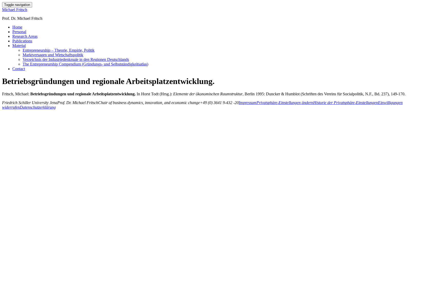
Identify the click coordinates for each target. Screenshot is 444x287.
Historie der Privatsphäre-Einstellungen (345, 102)
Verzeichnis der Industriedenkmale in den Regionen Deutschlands (76, 59)
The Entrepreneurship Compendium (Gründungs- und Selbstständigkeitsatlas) (85, 64)
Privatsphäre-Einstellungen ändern (284, 102)
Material (19, 45)
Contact (18, 69)
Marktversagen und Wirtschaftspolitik (53, 55)
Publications (22, 41)
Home (17, 27)
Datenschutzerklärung (38, 107)
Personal (19, 32)
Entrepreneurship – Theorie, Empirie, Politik (59, 50)
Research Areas (25, 36)
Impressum (247, 102)
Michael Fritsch (14, 9)
